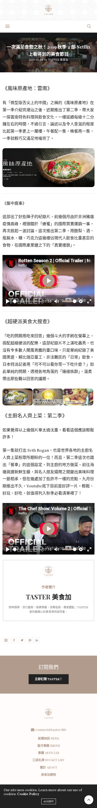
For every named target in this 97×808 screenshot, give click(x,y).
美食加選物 (48, 775)
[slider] (26, 301)
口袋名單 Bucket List (48, 760)
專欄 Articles (48, 753)
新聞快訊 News (48, 738)
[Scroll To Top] (88, 799)
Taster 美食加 (58, 59)
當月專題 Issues (48, 746)
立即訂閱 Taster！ (48, 679)
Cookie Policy (28, 794)
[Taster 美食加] (48, 10)
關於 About (48, 767)
